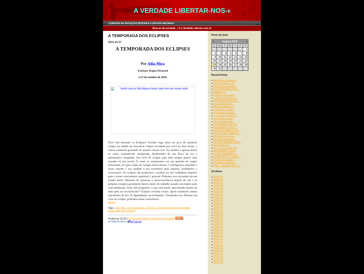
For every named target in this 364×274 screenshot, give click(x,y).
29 (246, 64)
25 (224, 64)
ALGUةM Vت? (221, 145)
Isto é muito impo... (224, 121)
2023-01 (218, 200)
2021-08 (218, 250)
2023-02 (218, 197)
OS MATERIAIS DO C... (226, 89)
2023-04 (218, 191)
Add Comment (153, 218)
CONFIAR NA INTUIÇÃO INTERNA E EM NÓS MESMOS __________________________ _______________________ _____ (182, 23)
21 (240, 60)
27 (235, 64)
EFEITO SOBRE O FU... (226, 130)
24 (219, 64)
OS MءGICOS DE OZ (225, 124)
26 (230, 64)
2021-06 (218, 256)
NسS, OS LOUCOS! (225, 148)
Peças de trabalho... (224, 159)
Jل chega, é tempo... (225, 115)
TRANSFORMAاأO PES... (227, 142)
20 (235, 60)
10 (219, 57)
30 (214, 68)
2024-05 (218, 176)
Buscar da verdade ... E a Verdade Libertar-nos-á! (182, 28)
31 (219, 68)
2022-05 (218, 223)
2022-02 (218, 232)
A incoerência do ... (224, 103)
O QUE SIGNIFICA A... (225, 154)
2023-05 (218, 188)
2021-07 (218, 253)
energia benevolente (168, 207)
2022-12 (218, 203)
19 (230, 60)
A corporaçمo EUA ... (225, 112)
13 (235, 57)
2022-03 (218, 229)
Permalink (169, 218)
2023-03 (218, 194)
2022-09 (218, 212)
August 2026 (229, 41)
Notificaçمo (219, 92)
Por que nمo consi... (224, 136)
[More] (111, 202)
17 (219, 60)
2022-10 (218, 209)
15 (246, 57)
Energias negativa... (224, 162)
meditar (185, 207)
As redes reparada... (224, 139)
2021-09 (218, 247)
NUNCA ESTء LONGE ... (227, 157)
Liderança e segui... (224, 95)
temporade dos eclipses (121, 210)
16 (214, 60)
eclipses (150, 207)
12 (230, 57)
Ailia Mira (156, 63)
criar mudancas (135, 207)
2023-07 (218, 182)
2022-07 (218, 218)
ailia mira (120, 207)
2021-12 (218, 238)
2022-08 (218, 215)
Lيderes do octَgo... (225, 98)
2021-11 (218, 241)
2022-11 (218, 206)
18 (224, 60)
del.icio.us (136, 221)
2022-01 (218, 235)
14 (240, 57)
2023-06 (218, 185)
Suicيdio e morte (223, 118)
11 (225, 57)
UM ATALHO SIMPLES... (227, 133)
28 (240, 64)
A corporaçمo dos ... (224, 109)
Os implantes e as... (224, 83)
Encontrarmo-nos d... (225, 127)
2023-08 (218, 179)
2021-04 (218, 262)
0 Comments (135, 218)
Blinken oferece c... (224, 106)
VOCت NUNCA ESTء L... (227, 165)
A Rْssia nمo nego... (225, 86)
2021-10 (218, 244)
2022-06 (218, 220)
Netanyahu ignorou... (225, 80)
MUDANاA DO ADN (224, 151)
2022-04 (218, 226)
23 (214, 64)
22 (246, 60)
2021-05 (218, 259)
